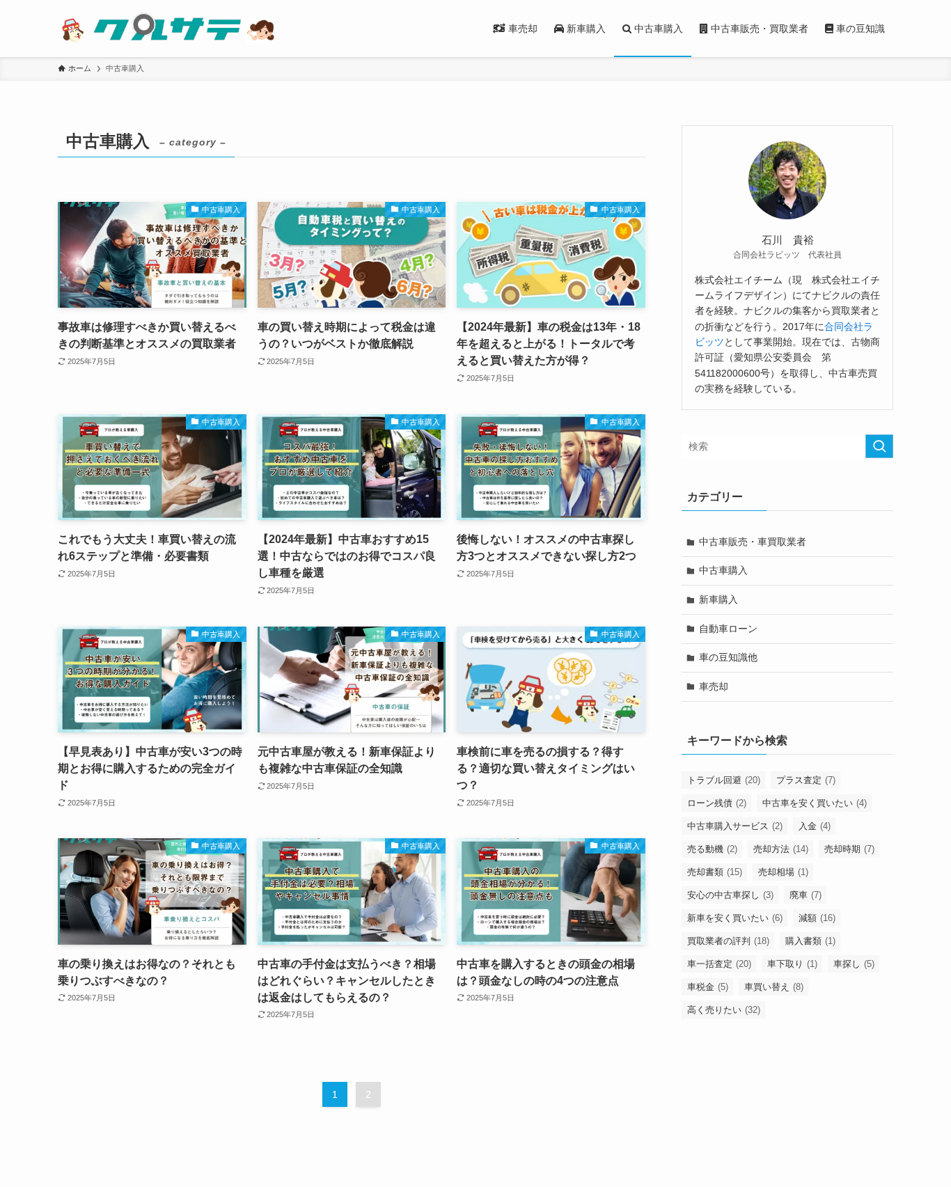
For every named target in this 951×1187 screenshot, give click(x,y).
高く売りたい (723, 1010)
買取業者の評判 (728, 941)
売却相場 (783, 872)
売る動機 (712, 849)
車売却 (713, 686)
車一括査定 (719, 964)
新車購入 (718, 599)
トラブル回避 (723, 780)
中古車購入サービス (735, 826)
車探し (853, 964)
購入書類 (810, 941)
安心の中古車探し (730, 895)
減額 (817, 918)
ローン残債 (716, 803)
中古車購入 (723, 570)
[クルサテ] (168, 28)
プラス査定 (805, 780)
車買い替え (773, 987)
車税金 (707, 987)
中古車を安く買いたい (814, 803)
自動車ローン (728, 628)
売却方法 (780, 849)
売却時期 (849, 849)
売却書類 (714, 872)
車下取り (792, 964)
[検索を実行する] (879, 446)
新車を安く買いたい (735, 918)
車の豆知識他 (728, 657)
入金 (815, 826)
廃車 (805, 895)
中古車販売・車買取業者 (752, 541)
